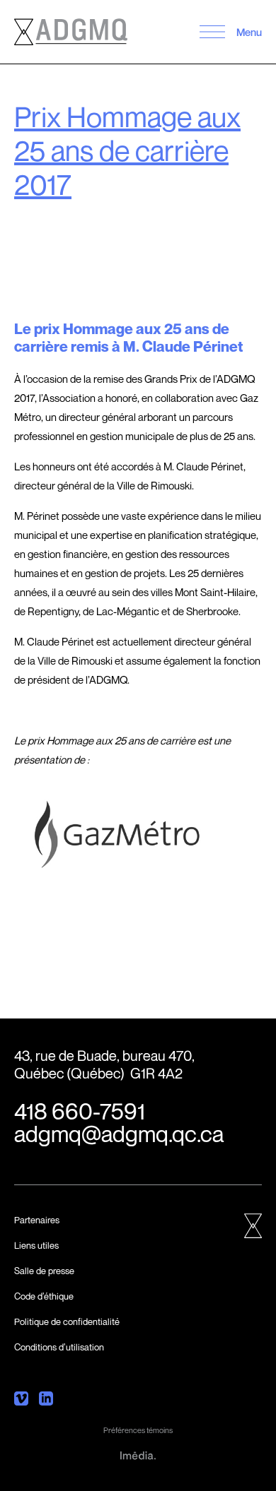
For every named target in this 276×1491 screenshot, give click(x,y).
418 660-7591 (79, 1111)
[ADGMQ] (70, 32)
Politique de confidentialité (67, 1321)
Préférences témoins (138, 1429)
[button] (212, 32)
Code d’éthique (44, 1296)
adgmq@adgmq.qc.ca (119, 1133)
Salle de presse (44, 1270)
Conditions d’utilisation (59, 1347)
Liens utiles (36, 1245)
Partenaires (36, 1219)
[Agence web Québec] (138, 1454)
